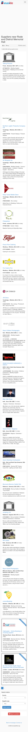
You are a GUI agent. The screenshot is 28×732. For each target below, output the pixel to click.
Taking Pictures (7, 63)
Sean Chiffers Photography (11, 330)
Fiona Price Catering (9, 244)
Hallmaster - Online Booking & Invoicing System (12, 632)
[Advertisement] (14, 20)
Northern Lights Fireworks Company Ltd (14, 126)
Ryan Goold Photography (10, 568)
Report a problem (14, 714)
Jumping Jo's (7, 512)
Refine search (22, 45)
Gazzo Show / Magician (10, 429)
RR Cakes (6, 540)
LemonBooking (7, 601)
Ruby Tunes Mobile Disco (11, 195)
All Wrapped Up (7, 160)
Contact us (19, 722)
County (4, 695)
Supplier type (5, 701)
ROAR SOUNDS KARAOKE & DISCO (12, 364)
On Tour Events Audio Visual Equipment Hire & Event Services (13, 666)
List (4, 45)
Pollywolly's (6, 221)
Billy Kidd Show (7, 399)
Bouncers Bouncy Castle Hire (12, 484)
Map (8, 45)
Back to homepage (11, 722)
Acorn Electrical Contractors (11, 460)
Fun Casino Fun (8, 268)
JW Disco (6, 298)
